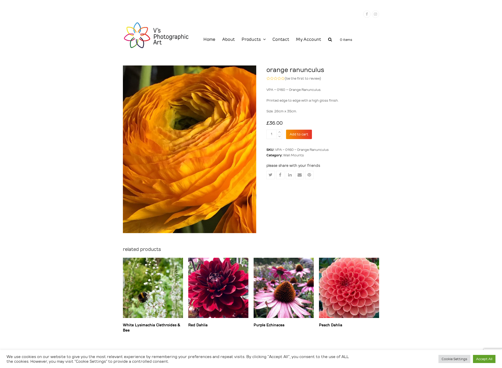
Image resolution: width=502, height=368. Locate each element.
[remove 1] (279, 136)
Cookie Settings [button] (454, 359)
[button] (330, 39)
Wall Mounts (293, 155)
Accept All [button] (484, 359)
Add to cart (299, 134)
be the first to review (303, 78)
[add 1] (279, 132)
